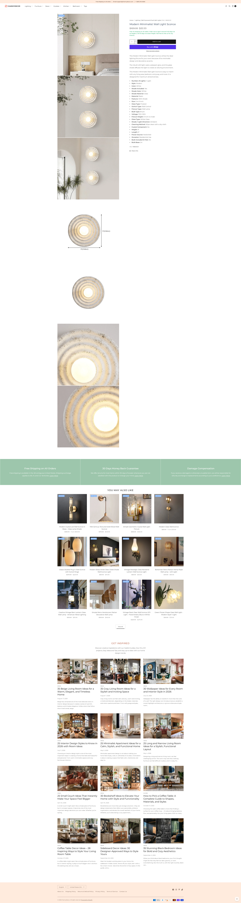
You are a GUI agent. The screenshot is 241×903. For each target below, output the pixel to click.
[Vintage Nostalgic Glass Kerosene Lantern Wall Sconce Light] (136, 551)
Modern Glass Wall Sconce (169, 527)
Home (131, 20)
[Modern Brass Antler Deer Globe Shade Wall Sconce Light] (104, 551)
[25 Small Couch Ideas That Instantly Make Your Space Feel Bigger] (77, 778)
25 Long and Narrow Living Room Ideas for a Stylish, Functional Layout (162, 746)
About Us (60, 891)
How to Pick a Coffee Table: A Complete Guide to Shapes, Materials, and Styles (159, 798)
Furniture (38, 6)
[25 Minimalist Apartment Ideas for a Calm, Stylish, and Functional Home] (120, 726)
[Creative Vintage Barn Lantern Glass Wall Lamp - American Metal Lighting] (72, 594)
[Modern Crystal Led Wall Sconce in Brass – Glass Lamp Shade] (72, 509)
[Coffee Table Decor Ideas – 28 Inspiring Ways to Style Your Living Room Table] (77, 830)
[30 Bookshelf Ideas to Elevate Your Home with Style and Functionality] (120, 778)
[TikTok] (182, 889)
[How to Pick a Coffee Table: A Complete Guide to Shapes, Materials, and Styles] (163, 778)
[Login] (226, 6)
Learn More (54, 476)
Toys (85, 6)
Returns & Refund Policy (86, 891)
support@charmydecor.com (125, 1)
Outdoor (56, 6)
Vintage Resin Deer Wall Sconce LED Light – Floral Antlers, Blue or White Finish (136, 615)
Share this (135, 150)
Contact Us (123, 891)
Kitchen (66, 6)
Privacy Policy (100, 891)
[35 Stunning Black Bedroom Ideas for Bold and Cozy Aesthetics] (163, 830)
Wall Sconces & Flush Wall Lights (151, 20)
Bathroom (76, 6)
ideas (59, 686)
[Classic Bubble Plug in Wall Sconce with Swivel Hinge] (72, 551)
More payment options (152, 51)
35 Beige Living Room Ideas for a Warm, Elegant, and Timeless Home (75, 691)
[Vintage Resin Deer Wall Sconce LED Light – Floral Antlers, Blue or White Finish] (136, 594)
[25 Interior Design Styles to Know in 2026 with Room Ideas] (77, 726)
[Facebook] (173, 889)
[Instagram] (176, 889)
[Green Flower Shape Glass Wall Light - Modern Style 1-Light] (169, 594)
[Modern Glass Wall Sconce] (169, 509)
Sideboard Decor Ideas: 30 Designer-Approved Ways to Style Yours (119, 851)
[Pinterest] (179, 889)
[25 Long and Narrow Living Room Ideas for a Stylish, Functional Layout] (163, 726)
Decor (47, 6)
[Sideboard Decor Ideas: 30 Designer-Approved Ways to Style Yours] (120, 830)
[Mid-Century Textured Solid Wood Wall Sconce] (104, 509)
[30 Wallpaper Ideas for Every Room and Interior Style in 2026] (163, 671)
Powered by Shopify (86, 900)
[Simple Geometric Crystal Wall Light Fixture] (136, 509)
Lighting (28, 6)
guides (145, 793)
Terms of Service (112, 891)
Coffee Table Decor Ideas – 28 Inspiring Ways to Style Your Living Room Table (76, 851)
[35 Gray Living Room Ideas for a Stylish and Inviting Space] (120, 671)
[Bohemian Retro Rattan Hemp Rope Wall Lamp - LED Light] (169, 551)
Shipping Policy (70, 891)
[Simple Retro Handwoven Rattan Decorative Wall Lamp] (104, 594)
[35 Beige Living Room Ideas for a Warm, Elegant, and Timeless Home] (77, 671)
